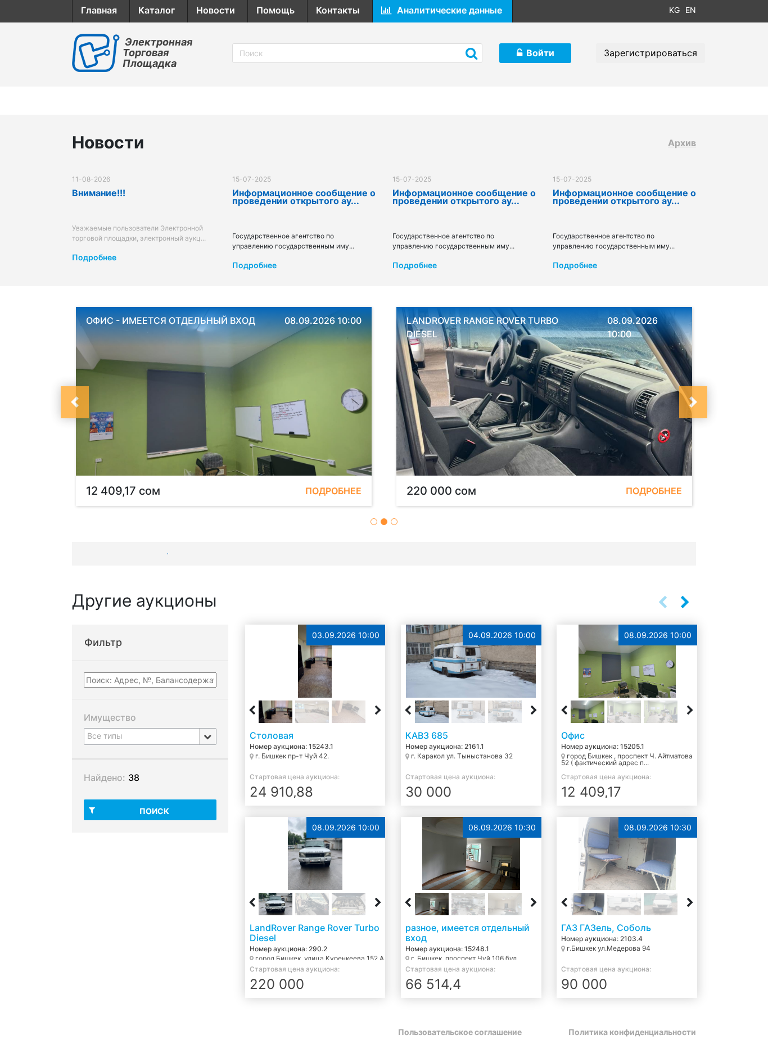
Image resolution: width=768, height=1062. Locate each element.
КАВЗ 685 (426, 735)
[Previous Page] (662, 602)
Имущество (110, 717)
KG (674, 10)
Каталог (156, 10)
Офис (573, 735)
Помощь (275, 10)
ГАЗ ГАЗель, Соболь (606, 928)
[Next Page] (685, 602)
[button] (75, 402)
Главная (99, 10)
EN (690, 10)
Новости (215, 10)
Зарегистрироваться (650, 52)
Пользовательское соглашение (460, 1032)
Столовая (271, 735)
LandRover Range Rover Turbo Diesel (315, 933)
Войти (540, 52)
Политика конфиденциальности (632, 1032)
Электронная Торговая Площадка (157, 52)
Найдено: (104, 777)
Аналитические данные (449, 10)
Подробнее (94, 257)
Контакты (338, 10)
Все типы (105, 735)
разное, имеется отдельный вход (467, 933)
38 (133, 777)
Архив (682, 142)
